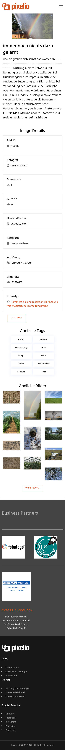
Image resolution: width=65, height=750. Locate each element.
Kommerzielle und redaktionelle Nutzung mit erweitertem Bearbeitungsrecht (32, 304)
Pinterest (10, 730)
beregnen (43, 339)
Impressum (11, 676)
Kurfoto (18, 463)
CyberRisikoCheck (17, 610)
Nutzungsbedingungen (17, 688)
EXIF (19, 318)
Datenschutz (12, 667)
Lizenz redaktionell (15, 692)
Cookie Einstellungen (16, 672)
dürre (43, 355)
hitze (44, 372)
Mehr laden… (32, 488)
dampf (21, 355)
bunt (44, 347)
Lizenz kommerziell (15, 696)
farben (21, 363)
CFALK (38, 396)
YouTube (10, 726)
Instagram (10, 722)
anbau (21, 339)
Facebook (10, 718)
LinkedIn (9, 714)
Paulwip (60, 417)
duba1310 (19, 396)
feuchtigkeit (44, 363)
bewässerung (21, 347)
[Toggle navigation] (60, 6)
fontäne (21, 372)
